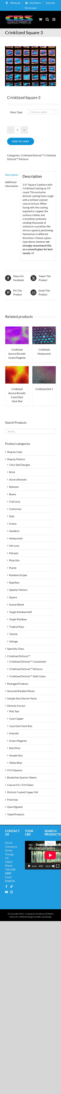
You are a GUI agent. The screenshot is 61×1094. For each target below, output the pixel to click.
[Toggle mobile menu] (54, 19)
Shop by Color (14, 451)
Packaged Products (17, 683)
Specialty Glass (15, 648)
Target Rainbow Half (20, 611)
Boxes (12, 494)
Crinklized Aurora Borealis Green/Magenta (17, 353)
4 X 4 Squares (14, 770)
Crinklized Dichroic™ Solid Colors (27, 676)
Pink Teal (14, 711)
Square (13, 597)
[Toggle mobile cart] (40, 19)
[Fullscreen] (57, 866)
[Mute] (53, 866)
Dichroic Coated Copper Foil (22, 792)
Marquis (13, 553)
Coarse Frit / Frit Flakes (20, 784)
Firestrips (12, 799)
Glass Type (16, 112)
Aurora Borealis (18, 479)
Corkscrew (15, 508)
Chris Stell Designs (19, 464)
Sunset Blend (16, 604)
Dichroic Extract (16, 705)
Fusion (12, 523)
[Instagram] (11, 892)
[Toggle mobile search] (47, 19)
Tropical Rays (16, 626)
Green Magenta (18, 740)
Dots (12, 516)
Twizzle (13, 633)
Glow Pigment (15, 806)
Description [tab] (11, 174)
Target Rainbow (18, 619)
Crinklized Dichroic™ (32, 155)
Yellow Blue (15, 762)
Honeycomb (15, 538)
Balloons (14, 486)
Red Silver (15, 748)
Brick (12, 472)
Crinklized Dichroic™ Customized (27, 661)
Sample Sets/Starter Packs (22, 698)
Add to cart (20, 141)
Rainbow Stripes (18, 575)
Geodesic (14, 530)
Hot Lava (14, 545)
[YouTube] (6, 892)
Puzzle (12, 567)
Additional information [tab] (11, 184)
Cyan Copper (16, 718)
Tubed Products (15, 814)
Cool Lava (14, 501)
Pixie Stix (14, 560)
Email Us (10, 880)
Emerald (13, 733)
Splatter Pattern (18, 589)
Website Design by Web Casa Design (36, 917)
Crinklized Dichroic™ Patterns (26, 669)
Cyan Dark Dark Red (20, 726)
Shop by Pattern (16, 459)
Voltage (13, 641)
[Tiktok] (11, 886)
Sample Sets (16, 755)
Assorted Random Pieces (21, 691)
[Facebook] (6, 886)
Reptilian (14, 582)
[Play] (29, 866)
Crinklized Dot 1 (44, 388)
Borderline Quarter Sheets (22, 777)
